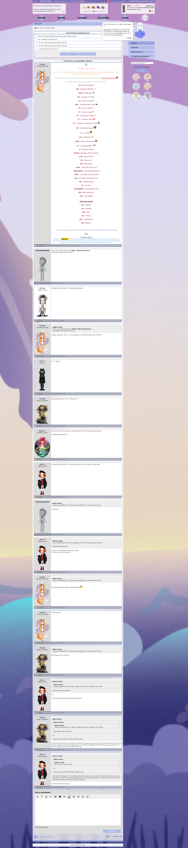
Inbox (36, 1)
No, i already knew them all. (47, 39)
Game (41, 28)
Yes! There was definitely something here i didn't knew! (57, 36)
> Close (129, 38)
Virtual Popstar (50, 28)
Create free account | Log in (141, 1)
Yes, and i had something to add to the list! (52, 46)
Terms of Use (80, 845)
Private (42, 64)
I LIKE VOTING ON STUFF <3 (48, 49)
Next (116, 836)
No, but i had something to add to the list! (52, 43)
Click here (107, 29)
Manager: (78, 1)
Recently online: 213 (61, 1)
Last (120, 836)
